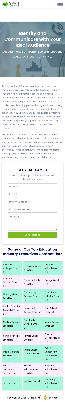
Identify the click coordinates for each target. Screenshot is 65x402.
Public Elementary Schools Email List (52, 353)
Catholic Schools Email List (52, 268)
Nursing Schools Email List (11, 337)
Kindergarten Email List (10, 296)
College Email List (52, 282)
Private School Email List (31, 337)
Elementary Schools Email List (31, 296)
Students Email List (32, 383)
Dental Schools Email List (32, 282)
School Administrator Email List (31, 369)
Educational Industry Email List (52, 296)
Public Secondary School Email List (11, 369)
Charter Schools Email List (32, 268)
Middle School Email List (52, 324)
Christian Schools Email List (10, 282)
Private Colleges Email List (52, 337)
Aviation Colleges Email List (10, 268)
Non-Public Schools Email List (31, 324)
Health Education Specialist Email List (12, 310)
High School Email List (51, 310)
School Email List (11, 383)
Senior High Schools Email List (52, 383)
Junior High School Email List (32, 310)
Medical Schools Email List (11, 324)
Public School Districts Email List (31, 353)
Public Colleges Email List (11, 353)
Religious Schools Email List (52, 369)
